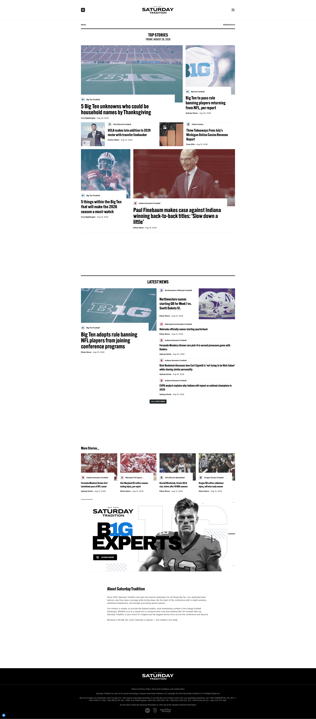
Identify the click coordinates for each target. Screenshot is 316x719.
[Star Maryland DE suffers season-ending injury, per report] (138, 467)
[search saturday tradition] (233, 10)
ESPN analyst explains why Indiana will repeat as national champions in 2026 (195, 387)
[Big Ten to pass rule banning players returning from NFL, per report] (210, 70)
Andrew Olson (192, 113)
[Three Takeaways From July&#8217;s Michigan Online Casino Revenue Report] (171, 134)
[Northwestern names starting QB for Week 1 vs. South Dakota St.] (217, 303)
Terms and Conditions (160, 689)
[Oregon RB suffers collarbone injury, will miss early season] (217, 467)
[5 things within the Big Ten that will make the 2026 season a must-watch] (105, 173)
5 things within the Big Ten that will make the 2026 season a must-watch (101, 206)
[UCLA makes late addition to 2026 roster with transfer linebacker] (93, 134)
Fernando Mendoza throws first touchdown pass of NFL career (94, 484)
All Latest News (158, 401)
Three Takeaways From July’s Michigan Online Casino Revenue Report (207, 134)
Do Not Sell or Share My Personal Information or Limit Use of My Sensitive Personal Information (158, 705)
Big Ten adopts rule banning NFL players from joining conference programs (109, 340)
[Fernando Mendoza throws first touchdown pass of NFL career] (99, 467)
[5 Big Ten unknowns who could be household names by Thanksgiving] (132, 74)
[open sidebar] (83, 10)
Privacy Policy (145, 689)
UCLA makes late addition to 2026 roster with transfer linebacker (129, 132)
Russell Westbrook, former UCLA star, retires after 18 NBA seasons (173, 484)
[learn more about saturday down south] (158, 533)
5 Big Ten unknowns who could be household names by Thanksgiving (116, 109)
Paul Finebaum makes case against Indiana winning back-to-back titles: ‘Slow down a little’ (177, 216)
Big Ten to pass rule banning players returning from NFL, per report (206, 102)
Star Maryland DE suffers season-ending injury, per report (134, 484)
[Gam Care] (155, 710)
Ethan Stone (138, 228)
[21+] (147, 710)
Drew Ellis (190, 144)
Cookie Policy (179, 689)
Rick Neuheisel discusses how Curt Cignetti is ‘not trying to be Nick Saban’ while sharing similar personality (197, 367)
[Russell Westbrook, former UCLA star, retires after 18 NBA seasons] (177, 467)
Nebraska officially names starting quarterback (183, 329)
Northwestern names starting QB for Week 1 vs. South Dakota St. (175, 303)
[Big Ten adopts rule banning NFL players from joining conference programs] (119, 309)
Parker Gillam (113, 140)
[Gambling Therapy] (165, 710)
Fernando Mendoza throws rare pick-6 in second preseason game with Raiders (194, 347)
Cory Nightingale (88, 118)
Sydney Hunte (165, 354)
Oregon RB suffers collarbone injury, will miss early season (211, 484)
